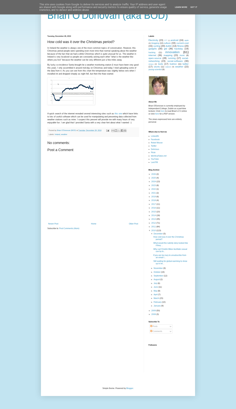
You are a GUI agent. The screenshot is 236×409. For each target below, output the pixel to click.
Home (93, 224)
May (156, 291)
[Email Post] (107, 130)
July (156, 283)
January (157, 306)
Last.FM (154, 162)
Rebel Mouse (157, 143)
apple (186, 40)
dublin (169, 46)
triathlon (173, 64)
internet (152, 55)
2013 (153, 219)
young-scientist (155, 69)
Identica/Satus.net (158, 156)
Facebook (155, 139)
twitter (186, 64)
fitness (180, 46)
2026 (153, 174)
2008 (153, 314)
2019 (153, 197)
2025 (153, 178)
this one (118, 113)
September (159, 276)
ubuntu (157, 67)
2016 (153, 208)
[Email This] (112, 130)
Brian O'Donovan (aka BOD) (107, 15)
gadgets (153, 48)
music (182, 55)
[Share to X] (119, 130)
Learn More (181, 7)
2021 (153, 193)
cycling (156, 46)
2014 (153, 215)
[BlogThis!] (116, 130)
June (156, 287)
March (157, 298)
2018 (153, 200)
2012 (153, 223)
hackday (178, 48)
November (158, 268)
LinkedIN (155, 136)
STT (165, 40)
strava (151, 64)
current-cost (182, 43)
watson (168, 67)
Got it (193, 7)
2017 (153, 204)
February (158, 302)
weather (64, 134)
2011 (153, 227)
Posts (154, 326)
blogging (155, 43)
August (157, 279)
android (174, 40)
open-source (155, 58)
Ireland (57, 134)
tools (160, 64)
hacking (152, 52)
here (163, 111)
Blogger (129, 388)
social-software (175, 61)
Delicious (155, 149)
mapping (168, 55)
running (172, 58)
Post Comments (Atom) (69, 228)
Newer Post (53, 224)
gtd (165, 48)
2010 (153, 230)
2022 (153, 189)
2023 (153, 185)
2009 (153, 310)
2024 (153, 181)
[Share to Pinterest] (125, 130)
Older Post (133, 224)
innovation (172, 52)
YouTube (155, 159)
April (156, 294)
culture (167, 43)
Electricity (153, 40)
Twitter (154, 146)
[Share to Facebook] (122, 130)
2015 (153, 212)
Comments (157, 331)
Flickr (153, 152)
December (158, 234)
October (157, 272)
